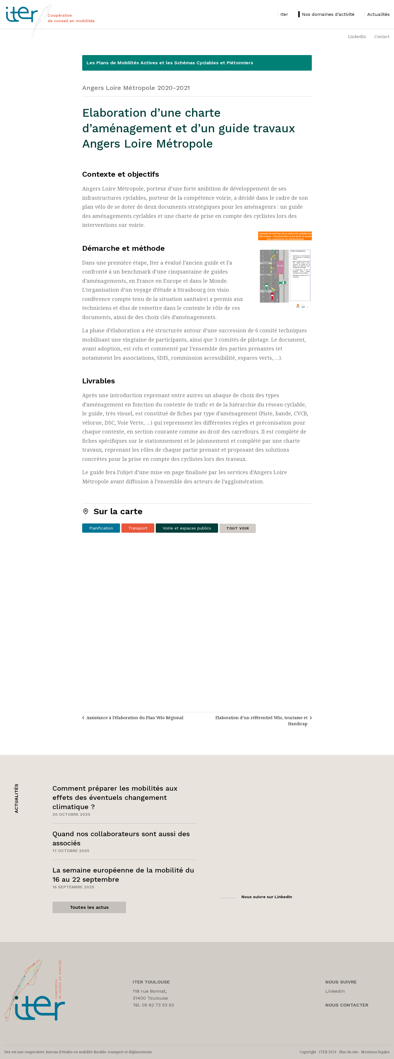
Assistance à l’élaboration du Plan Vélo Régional (135, 717)
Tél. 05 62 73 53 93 (153, 1005)
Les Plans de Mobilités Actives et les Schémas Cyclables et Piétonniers (170, 62)
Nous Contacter (346, 1005)
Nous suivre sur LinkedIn (266, 896)
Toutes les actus (89, 907)
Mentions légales (375, 1051)
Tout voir (237, 528)
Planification (101, 528)
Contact (381, 36)
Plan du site (348, 1051)
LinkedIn (357, 36)
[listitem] (283, 14)
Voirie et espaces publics (187, 528)
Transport (137, 528)
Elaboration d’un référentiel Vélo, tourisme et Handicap (261, 720)
